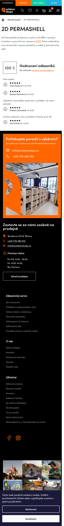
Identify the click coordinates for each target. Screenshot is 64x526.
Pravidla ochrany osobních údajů (22, 331)
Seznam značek (13, 388)
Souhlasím (30, 518)
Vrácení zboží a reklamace (18, 311)
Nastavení (30, 509)
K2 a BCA (54, 3)
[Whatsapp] (27, 438)
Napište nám (12, 366)
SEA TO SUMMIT (39, 3)
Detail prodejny (19, 276)
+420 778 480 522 (23, 156)
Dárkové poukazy (14, 383)
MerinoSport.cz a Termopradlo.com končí (25, 422)
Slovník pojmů (12, 407)
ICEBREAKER (23, 3)
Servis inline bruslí (14, 417)
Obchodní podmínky (15, 316)
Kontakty (10, 352)
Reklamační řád (13, 326)
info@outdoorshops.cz (25, 150)
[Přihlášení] (37, 10)
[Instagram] (18, 438)
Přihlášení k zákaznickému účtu (21, 307)
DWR (38, 41)
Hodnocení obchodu (15, 357)
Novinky (9, 362)
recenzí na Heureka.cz (43, 70)
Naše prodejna (13, 347)
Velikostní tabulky (14, 398)
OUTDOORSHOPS (7, 3)
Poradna (10, 393)
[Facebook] (9, 438)
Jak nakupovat (13, 302)
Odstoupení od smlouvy (17, 321)
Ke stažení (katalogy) (16, 402)
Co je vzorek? (12, 412)
